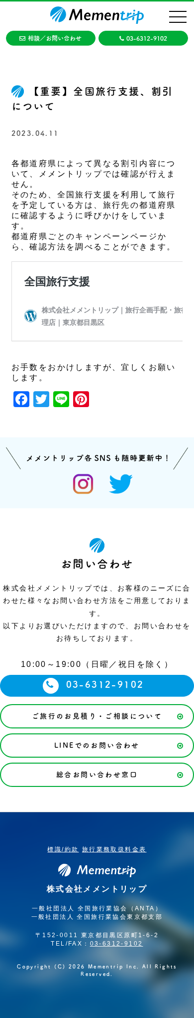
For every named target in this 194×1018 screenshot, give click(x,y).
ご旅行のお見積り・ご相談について (97, 716)
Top (185, 1009)
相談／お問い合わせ (55, 38)
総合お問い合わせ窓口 (97, 774)
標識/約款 (63, 849)
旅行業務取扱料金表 (114, 849)
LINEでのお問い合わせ (97, 745)
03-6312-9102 (146, 38)
